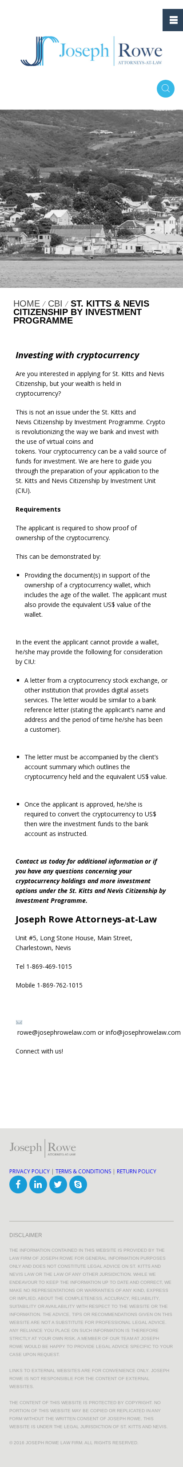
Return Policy (136, 1171)
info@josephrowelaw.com (143, 1032)
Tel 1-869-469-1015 (44, 966)
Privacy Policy (29, 1171)
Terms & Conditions (83, 1171)
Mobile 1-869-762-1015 (49, 985)
